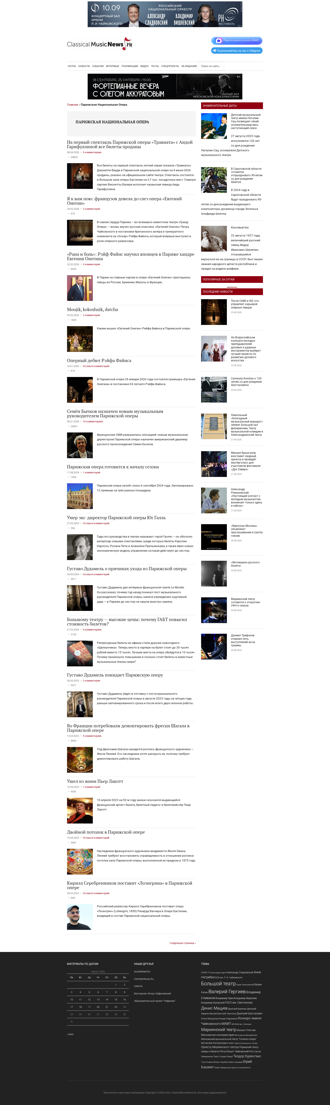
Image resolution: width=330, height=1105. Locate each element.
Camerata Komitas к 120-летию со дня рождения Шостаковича (246, 382)
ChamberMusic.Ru (144, 979)
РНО (251, 1051)
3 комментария (91, 264)
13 (98, 999)
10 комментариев (93, 421)
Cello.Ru (138, 986)
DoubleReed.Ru (142, 971)
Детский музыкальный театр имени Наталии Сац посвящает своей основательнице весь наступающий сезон (246, 121)
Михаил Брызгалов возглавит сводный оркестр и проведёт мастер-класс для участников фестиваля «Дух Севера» (246, 461)
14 (107, 999)
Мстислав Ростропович (214, 1043)
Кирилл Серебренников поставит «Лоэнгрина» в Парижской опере (129, 885)
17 (71, 1007)
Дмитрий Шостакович (249, 1013)
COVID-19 (205, 972)
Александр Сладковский (239, 972)
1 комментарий (91, 472)
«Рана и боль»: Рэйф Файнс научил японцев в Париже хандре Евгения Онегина (130, 256)
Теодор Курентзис (247, 1056)
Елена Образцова (209, 1018)
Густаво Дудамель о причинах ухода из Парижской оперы (127, 568)
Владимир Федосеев (245, 998)
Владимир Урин (225, 998)
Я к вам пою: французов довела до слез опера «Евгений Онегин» (124, 201)
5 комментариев (92, 152)
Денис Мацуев (214, 1008)
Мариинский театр (218, 1029)
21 (107, 1007)
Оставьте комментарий (96, 366)
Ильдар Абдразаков (228, 1018)
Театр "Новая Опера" (223, 1056)
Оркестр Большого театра (246, 1043)
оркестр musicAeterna (240, 1068)
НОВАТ (231, 1043)
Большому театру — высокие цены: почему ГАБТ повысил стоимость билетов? (127, 621)
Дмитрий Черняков (226, 1013)
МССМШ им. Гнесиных (241, 1024)
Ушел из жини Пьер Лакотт (95, 781)
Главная (72, 104)
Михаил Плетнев (246, 1030)
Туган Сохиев (207, 1062)
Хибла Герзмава (235, 1062)
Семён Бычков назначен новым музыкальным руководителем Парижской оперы (115, 413)
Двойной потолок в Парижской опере (106, 832)
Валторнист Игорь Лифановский (152, 993)
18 (80, 1007)
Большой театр (218, 983)
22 (115, 1007)
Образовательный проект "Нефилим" (154, 1001)
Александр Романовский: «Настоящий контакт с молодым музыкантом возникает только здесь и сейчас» (246, 497)
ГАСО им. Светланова (238, 1002)
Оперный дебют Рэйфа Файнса (99, 360)
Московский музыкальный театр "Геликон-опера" (228, 1039)
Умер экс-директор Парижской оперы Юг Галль (116, 517)
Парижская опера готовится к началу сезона (113, 467)
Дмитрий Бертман (237, 1008)
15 (115, 999)
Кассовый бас (240, 227)
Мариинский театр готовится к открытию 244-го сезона (245, 602)
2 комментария (91, 208)
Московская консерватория (217, 1035)
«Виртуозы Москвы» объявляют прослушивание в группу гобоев (247, 530)
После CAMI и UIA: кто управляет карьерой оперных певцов (245, 304)
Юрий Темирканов (222, 1067)
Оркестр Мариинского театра (220, 1047)
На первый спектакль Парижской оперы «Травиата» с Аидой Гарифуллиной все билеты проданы (130, 144)
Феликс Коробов (220, 1062)
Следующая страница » (183, 943)
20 (98, 1007)
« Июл (70, 1034)
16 (124, 999)
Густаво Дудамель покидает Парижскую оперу (115, 675)
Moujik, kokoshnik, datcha (92, 309)
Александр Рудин (218, 973)
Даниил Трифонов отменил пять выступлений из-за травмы (243, 640)
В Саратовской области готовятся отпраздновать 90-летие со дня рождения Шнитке (246, 175)
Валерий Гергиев (227, 991)
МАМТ (226, 1024)
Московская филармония (246, 1035)
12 (89, 999)
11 (80, 999)
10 (71, 999)
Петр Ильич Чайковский (234, 1051)
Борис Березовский (245, 984)
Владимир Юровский (213, 1002)
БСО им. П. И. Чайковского (228, 977)
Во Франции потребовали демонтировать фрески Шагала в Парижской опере (128, 728)
